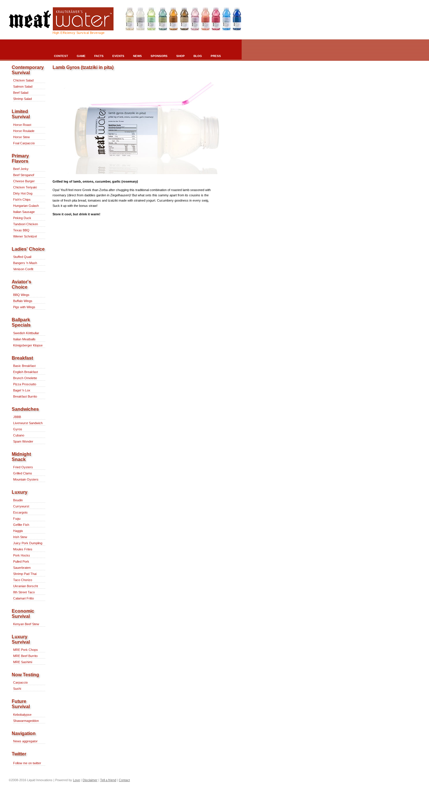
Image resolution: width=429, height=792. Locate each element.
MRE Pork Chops (25, 649)
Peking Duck (22, 218)
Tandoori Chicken (25, 224)
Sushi (17, 688)
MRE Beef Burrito (25, 656)
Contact (124, 780)
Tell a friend (108, 780)
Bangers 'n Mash (25, 263)
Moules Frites (22, 549)
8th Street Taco (24, 592)
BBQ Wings (21, 295)
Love (76, 780)
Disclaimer (90, 780)
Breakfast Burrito (25, 396)
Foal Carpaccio (24, 143)
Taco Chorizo (22, 580)
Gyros (17, 429)
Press (216, 56)
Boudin (18, 500)
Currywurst (21, 506)
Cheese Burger (24, 181)
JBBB (17, 417)
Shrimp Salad (22, 98)
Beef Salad (20, 92)
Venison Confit (23, 269)
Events (118, 56)
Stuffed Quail (22, 257)
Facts (99, 56)
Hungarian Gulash (26, 205)
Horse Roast (22, 124)
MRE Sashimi (22, 662)
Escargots (20, 512)
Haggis (18, 531)
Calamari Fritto (23, 598)
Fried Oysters (23, 467)
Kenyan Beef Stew (26, 624)
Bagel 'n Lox (21, 390)
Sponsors (159, 56)
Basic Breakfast (24, 366)
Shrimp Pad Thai (24, 574)
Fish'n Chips (22, 199)
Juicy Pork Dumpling (27, 543)
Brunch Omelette (25, 378)
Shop (180, 56)
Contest (61, 56)
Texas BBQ (21, 230)
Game (81, 56)
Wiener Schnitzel (25, 236)
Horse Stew (21, 137)
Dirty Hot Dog (22, 193)
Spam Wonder (23, 441)
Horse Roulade (23, 131)
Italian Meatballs (24, 339)
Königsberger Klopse (28, 345)
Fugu (16, 518)
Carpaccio (20, 682)
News (137, 56)
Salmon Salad (22, 86)
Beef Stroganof (23, 175)
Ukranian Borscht (25, 586)
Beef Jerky (21, 169)
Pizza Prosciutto (24, 384)
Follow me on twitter (27, 763)
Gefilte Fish (21, 524)
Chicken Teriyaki (25, 187)
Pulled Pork (21, 561)
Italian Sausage (24, 212)
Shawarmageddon (26, 720)
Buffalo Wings (22, 301)
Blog (197, 56)
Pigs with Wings (24, 307)
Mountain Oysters (26, 479)
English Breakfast (25, 372)
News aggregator (25, 741)
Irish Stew (20, 537)
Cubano (18, 435)
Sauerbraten (22, 567)
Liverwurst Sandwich (28, 423)
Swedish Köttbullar (26, 333)
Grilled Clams (22, 473)
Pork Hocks (21, 555)
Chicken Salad (23, 80)
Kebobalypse (22, 714)
